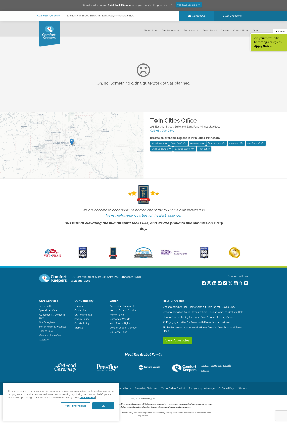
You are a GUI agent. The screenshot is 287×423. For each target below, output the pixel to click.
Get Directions (232, 15)
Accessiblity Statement (122, 306)
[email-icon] (225, 283)
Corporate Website (120, 319)
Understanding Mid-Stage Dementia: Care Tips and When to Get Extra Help (203, 312)
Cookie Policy (81, 323)
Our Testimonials (83, 314)
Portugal (205, 370)
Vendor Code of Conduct (123, 310)
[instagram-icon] (209, 283)
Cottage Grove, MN (185, 149)
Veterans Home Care (50, 335)
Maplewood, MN (256, 143)
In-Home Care (46, 306)
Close (281, 31)
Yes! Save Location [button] (187, 5)
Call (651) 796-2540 (48, 15)
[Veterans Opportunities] (52, 257)
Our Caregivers (47, 322)
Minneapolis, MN (217, 143)
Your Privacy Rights (120, 323)
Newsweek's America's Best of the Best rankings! (143, 215)
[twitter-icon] (230, 283)
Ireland (204, 365)
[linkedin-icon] (214, 283)
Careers (225, 30)
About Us (149, 30)
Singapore (216, 365)
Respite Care (46, 331)
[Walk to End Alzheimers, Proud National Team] (173, 255)
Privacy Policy (81, 319)
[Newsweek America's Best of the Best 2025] (113, 257)
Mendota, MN (236, 143)
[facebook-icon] (204, 283)
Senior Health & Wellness (52, 326)
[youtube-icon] (236, 283)
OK (103, 406)
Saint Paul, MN (178, 143)
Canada (227, 365)
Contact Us (239, 30)
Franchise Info (117, 314)
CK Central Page (118, 332)
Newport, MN (197, 143)
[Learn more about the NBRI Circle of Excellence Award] (234, 257)
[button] (150, 30)
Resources (189, 30)
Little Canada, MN (161, 149)
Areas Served (210, 30)
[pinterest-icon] (220, 283)
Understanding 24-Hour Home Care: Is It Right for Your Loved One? (199, 307)
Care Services (168, 30)
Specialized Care (48, 310)
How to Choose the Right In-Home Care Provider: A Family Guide (198, 317)
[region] (61, 402)
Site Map (242, 388)
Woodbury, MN (159, 143)
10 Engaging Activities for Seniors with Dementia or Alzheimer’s (197, 322)
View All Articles (177, 340)
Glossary (44, 339)
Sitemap (78, 327)
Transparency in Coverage (202, 388)
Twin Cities (204, 149)
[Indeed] (241, 283)
